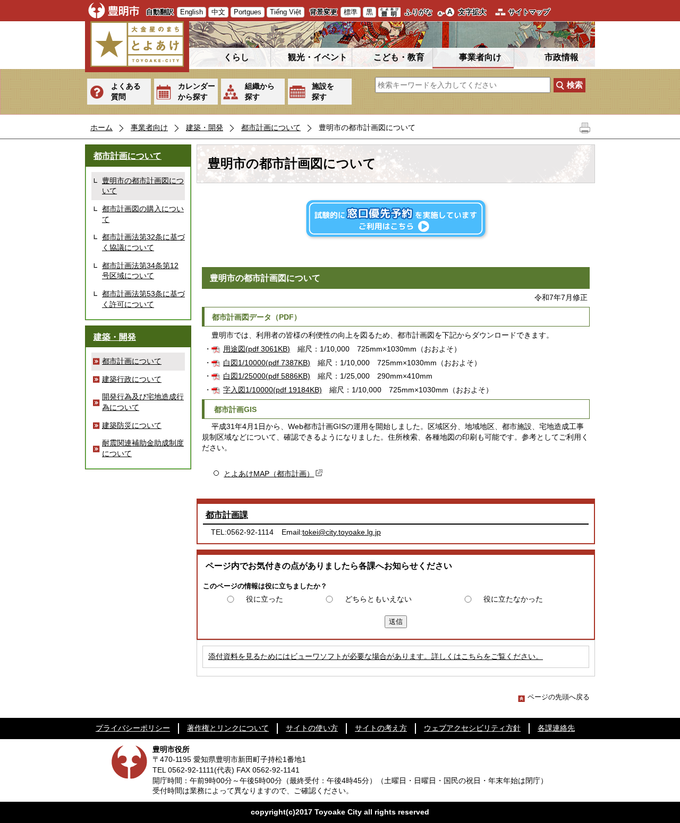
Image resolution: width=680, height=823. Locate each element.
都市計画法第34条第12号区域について (140, 270)
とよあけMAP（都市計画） (269, 473)
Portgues (247, 12)
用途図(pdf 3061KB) (256, 349)
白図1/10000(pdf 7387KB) (266, 362)
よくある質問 (126, 91)
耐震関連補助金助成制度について (143, 448)
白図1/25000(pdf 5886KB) (266, 376)
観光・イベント (317, 57)
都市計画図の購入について (143, 214)
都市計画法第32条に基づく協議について (143, 242)
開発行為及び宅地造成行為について (143, 402)
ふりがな (418, 12)
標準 (351, 12)
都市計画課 (227, 514)
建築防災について (132, 425)
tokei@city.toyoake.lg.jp (341, 532)
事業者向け (480, 57)
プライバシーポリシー (133, 728)
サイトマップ (529, 12)
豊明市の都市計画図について (143, 185)
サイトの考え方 (381, 728)
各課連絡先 (556, 728)
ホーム (101, 127)
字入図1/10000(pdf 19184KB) (272, 389)
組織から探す (260, 91)
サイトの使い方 (312, 728)
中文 (218, 12)
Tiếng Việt (285, 12)
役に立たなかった (513, 599)
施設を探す (323, 91)
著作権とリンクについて (228, 728)
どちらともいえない (378, 599)
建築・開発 (204, 127)
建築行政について (132, 379)
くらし (236, 57)
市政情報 (562, 57)
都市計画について (271, 127)
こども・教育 (398, 57)
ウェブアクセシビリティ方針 (472, 728)
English (191, 12)
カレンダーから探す (196, 91)
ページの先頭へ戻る (559, 697)
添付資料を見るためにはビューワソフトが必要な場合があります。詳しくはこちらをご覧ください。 (375, 656)
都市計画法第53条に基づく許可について (143, 298)
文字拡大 (472, 12)
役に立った (264, 599)
